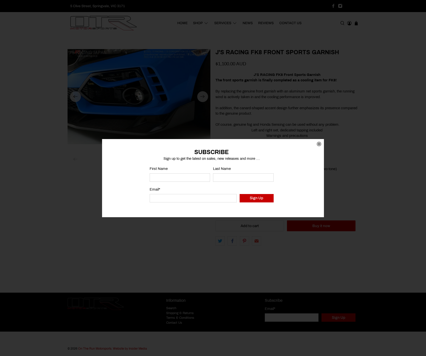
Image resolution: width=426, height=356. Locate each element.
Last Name (222, 169)
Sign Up (256, 198)
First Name (159, 169)
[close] (319, 144)
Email (155, 189)
